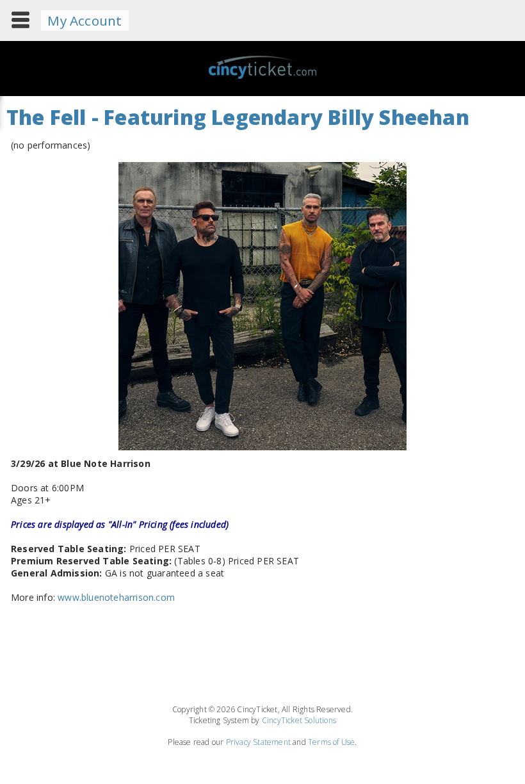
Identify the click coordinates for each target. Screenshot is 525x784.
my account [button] (84, 20)
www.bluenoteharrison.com (116, 597)
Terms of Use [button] (331, 742)
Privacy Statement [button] (258, 742)
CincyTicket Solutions (299, 720)
